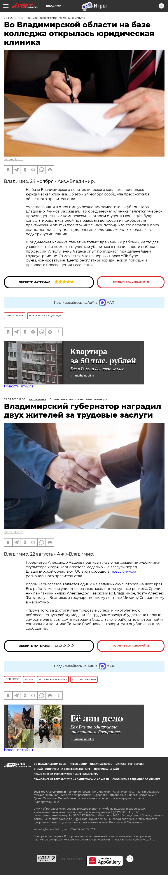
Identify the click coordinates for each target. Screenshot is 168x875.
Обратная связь (101, 764)
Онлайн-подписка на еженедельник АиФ (62, 769)
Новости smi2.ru (18, 386)
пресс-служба (123, 571)
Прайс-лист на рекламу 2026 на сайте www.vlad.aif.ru (71, 779)
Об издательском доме (50, 764)
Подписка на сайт (106, 769)
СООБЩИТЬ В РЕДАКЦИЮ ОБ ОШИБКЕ (136, 779)
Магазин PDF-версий (130, 764)
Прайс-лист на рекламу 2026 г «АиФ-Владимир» (66, 774)
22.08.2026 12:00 (14, 399)
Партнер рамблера (71, 858)
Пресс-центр (78, 764)
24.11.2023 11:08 (13, 17)
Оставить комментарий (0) (131, 282)
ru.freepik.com (13, 159)
